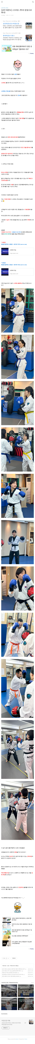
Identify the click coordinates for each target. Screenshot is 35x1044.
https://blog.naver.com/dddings (10, 21)
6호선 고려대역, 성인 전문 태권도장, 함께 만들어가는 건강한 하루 (12, 26)
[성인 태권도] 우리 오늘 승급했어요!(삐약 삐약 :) (11, 970)
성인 (8, 965)
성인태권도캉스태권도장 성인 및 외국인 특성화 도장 (12, 24)
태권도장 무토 (6, 1021)
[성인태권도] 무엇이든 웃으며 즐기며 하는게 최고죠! (12, 974)
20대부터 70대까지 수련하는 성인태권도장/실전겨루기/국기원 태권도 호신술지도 (12, 39)
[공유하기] (6, 958)
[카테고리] (2, 2)
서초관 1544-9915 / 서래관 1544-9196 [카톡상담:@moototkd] (14, 1023)
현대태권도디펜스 (9, 35)
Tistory (25, 1039)
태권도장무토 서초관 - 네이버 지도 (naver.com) (14, 264)
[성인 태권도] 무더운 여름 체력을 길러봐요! (10, 976)
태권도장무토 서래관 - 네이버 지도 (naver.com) (14, 244)
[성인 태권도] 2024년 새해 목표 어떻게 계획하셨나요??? (13, 969)
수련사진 (4, 965)
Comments (4, 1014)
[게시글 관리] (8, 958)
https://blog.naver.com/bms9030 (10, 33)
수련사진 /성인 (4, 8)
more (32, 982)
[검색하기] (33, 2)
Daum (17, 1039)
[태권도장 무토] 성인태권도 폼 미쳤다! (9, 972)
